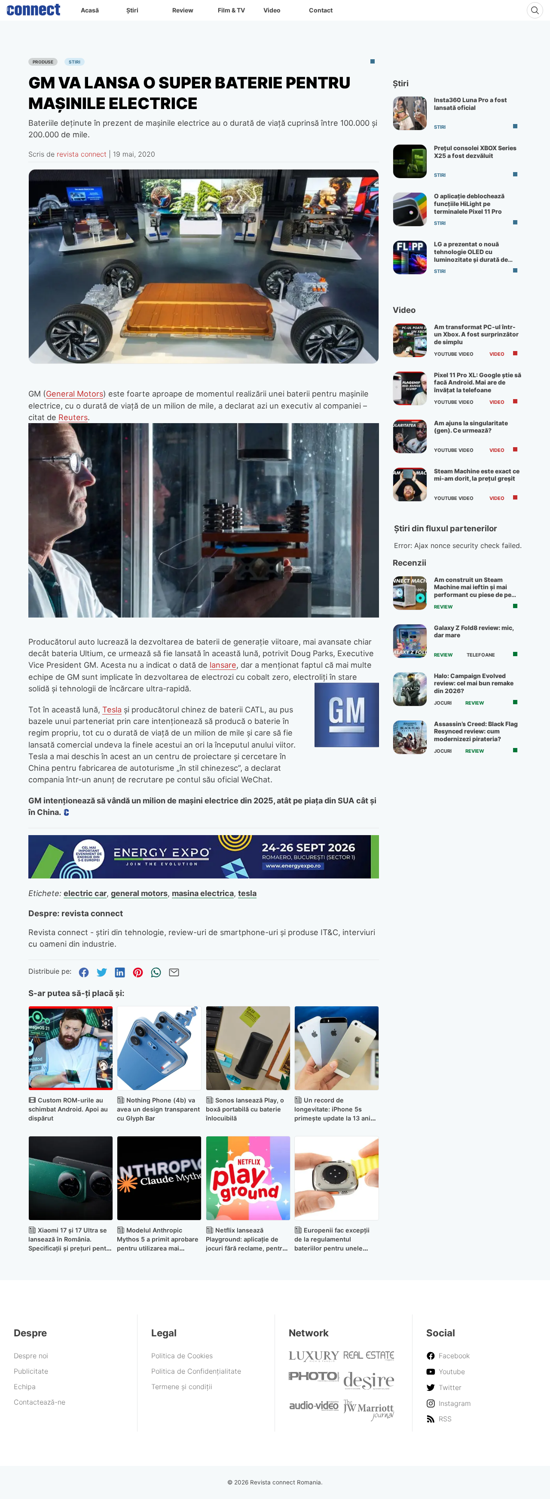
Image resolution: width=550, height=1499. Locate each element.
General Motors (74, 393)
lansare (223, 664)
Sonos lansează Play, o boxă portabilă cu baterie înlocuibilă (245, 1109)
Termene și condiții (181, 1386)
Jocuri (443, 703)
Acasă (90, 10)
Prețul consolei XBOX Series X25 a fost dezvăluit (475, 151)
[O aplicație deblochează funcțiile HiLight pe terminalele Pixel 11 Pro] (410, 209)
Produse (43, 61)
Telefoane (481, 655)
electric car (85, 893)
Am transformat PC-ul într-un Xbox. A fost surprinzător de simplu (476, 334)
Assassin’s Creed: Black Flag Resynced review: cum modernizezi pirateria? (476, 731)
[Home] (33, 7)
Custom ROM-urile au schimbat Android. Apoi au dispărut (68, 1109)
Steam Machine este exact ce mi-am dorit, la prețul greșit (476, 474)
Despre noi (31, 1355)
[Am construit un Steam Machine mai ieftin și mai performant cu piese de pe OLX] (410, 593)
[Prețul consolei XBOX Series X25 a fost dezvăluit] (410, 161)
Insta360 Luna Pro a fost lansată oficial (470, 103)
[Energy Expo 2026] (203, 876)
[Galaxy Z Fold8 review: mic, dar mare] (410, 641)
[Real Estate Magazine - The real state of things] (369, 1358)
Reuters (73, 417)
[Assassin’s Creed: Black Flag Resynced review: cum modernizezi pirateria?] (410, 737)
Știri (132, 10)
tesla (247, 893)
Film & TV (231, 10)
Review (182, 10)
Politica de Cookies (182, 1355)
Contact (321, 10)
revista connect (82, 154)
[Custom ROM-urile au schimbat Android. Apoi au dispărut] (70, 1048)
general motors (139, 893)
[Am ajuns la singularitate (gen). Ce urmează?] (410, 436)
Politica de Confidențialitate (196, 1371)
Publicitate (31, 1371)
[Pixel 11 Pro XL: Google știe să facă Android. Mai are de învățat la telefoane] (410, 388)
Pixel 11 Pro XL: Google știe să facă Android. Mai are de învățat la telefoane (477, 382)
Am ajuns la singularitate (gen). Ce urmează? (471, 426)
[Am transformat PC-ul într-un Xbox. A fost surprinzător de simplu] (410, 340)
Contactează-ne (39, 1402)
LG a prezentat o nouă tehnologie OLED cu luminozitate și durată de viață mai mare (471, 255)
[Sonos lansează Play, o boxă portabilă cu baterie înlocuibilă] (248, 1048)
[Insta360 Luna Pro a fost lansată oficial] (410, 113)
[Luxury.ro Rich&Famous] (314, 1359)
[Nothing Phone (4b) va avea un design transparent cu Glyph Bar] (159, 1048)
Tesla (112, 709)
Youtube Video (454, 354)
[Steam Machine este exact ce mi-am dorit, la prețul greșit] (410, 484)
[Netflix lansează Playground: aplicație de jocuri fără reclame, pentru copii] (248, 1178)
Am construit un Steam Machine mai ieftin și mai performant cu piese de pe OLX (472, 591)
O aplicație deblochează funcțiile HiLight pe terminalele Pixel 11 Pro (469, 203)
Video (272, 10)
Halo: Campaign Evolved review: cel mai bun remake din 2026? (473, 683)
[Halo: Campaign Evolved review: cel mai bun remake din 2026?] (410, 689)
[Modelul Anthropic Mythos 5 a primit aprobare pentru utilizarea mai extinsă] (159, 1178)
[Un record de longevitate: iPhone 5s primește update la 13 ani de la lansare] (336, 1048)
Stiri (74, 61)
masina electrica (203, 893)
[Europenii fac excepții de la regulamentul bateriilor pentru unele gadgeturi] (336, 1178)
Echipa (25, 1386)
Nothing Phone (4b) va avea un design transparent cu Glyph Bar (158, 1109)
